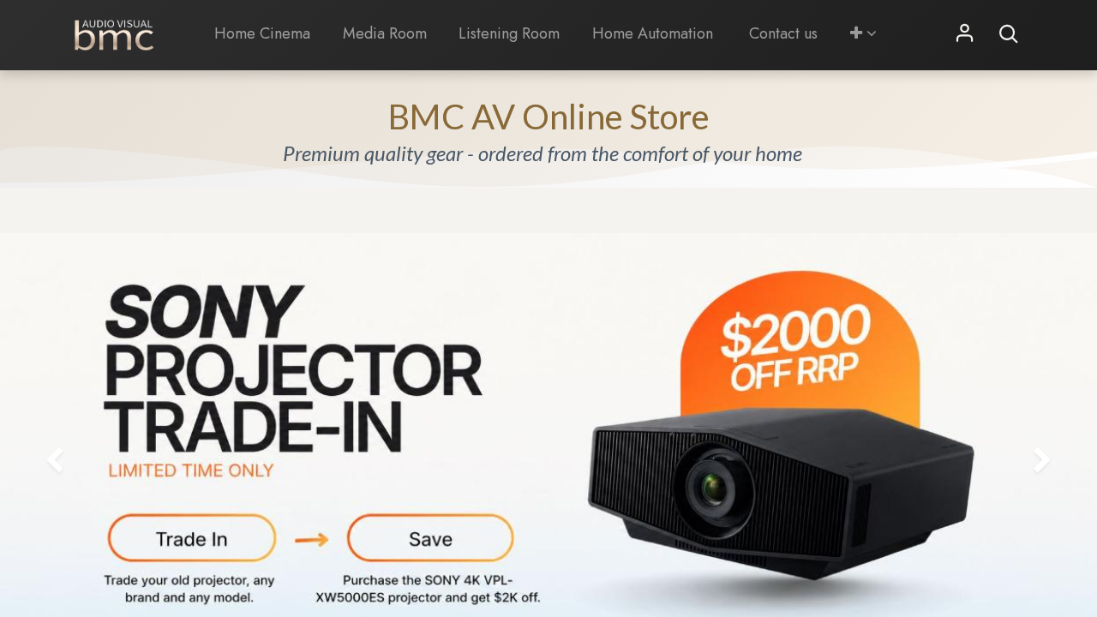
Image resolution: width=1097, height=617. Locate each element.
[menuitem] (262, 34)
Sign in (965, 34)
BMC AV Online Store (549, 116)
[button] (863, 34)
